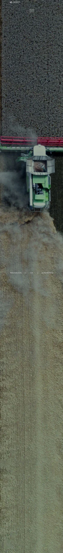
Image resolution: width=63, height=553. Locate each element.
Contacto (31, 5)
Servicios (31, 3)
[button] (36, 7)
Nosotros (31, 2)
